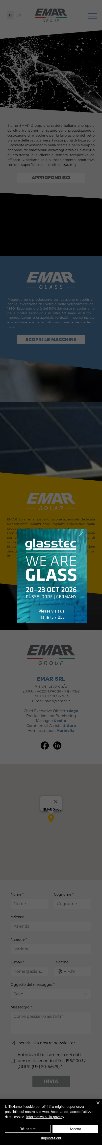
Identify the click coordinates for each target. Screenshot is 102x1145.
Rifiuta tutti (28, 1128)
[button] (81, 534)
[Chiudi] (95, 1106)
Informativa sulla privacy (45, 1116)
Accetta (75, 1128)
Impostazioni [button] (51, 1137)
